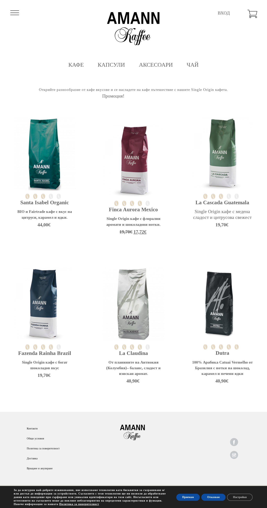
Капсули (111, 65)
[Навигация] (15, 14)
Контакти (32, 428)
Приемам (188, 497)
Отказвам (213, 497)
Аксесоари (156, 65)
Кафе (76, 65)
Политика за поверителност (43, 448)
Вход (224, 13)
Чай (193, 65)
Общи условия (35, 438)
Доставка (32, 458)
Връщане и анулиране (40, 468)
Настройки (240, 497)
